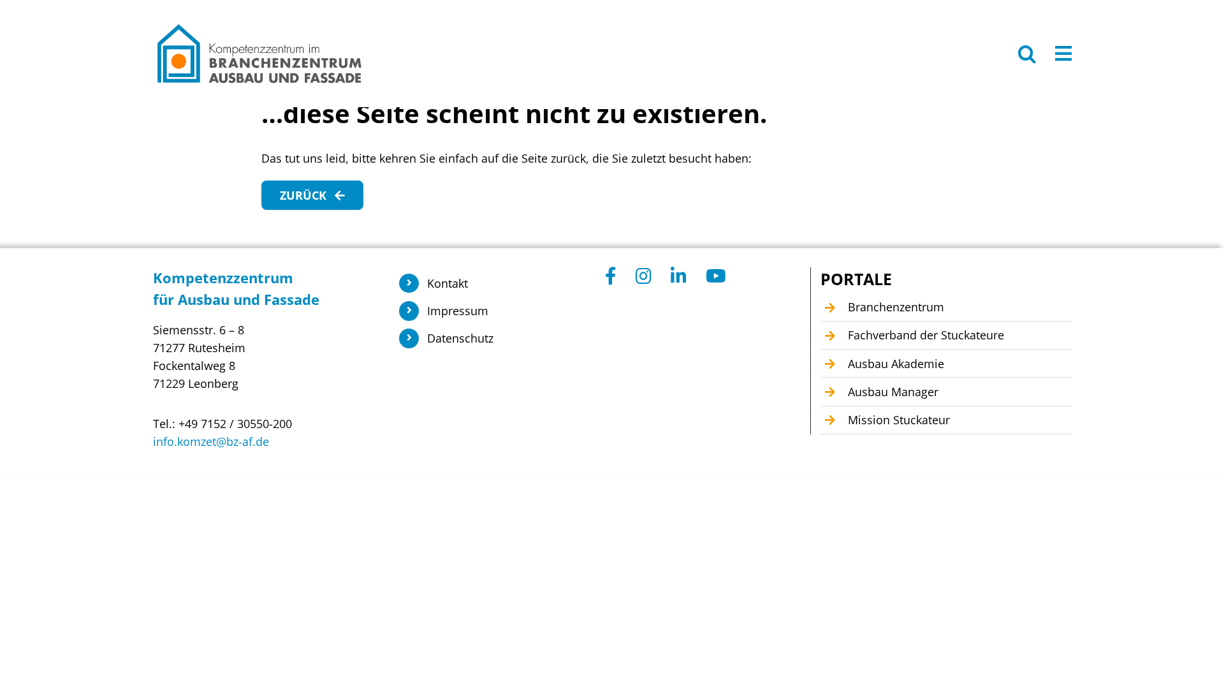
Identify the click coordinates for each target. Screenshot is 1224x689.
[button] (1027, 53)
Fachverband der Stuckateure (926, 335)
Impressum (457, 310)
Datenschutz (460, 338)
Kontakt (447, 283)
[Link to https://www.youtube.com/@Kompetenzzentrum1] (716, 276)
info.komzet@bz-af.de (211, 441)
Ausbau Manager (893, 391)
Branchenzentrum (896, 307)
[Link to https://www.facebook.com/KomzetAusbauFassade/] (610, 276)
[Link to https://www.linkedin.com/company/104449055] (679, 276)
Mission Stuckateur (899, 419)
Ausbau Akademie (896, 363)
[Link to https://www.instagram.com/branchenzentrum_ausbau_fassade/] (644, 276)
